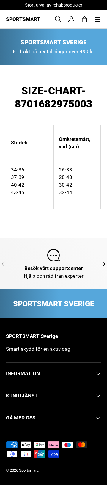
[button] (84, 19)
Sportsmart (28, 470)
